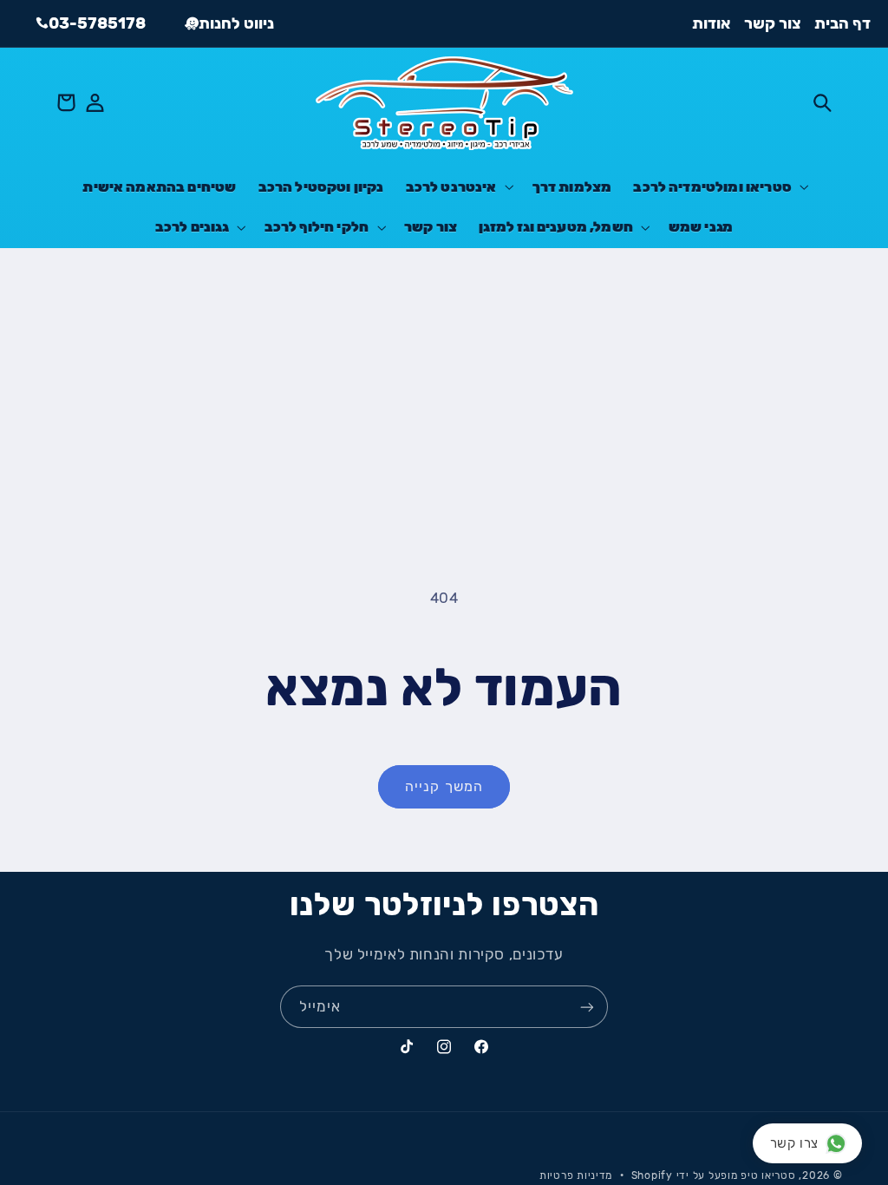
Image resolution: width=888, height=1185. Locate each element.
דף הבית (842, 23)
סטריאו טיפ (768, 1175)
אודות (711, 23)
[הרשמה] (587, 1006)
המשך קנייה (444, 786)
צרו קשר (794, 1143)
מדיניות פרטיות (575, 1175)
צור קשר (772, 23)
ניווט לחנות (236, 23)
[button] (822, 102)
